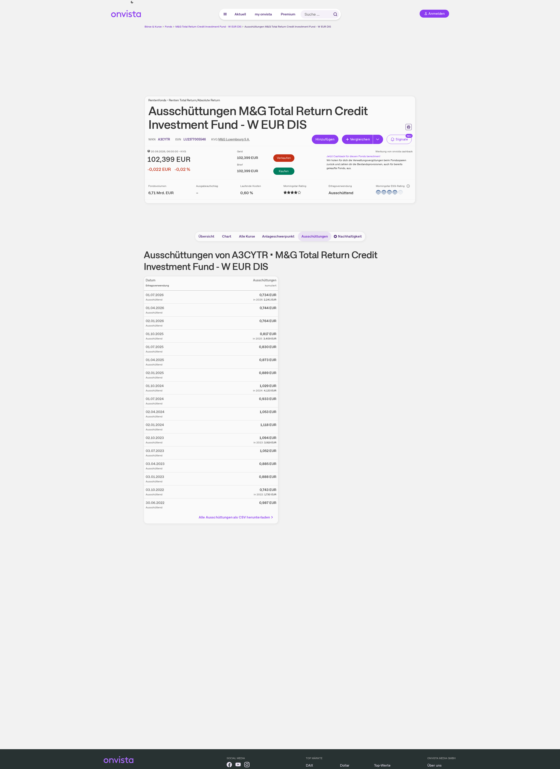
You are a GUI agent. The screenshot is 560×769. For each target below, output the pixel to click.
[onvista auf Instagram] (247, 765)
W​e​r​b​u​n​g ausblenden (318, 60)
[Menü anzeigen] (225, 14)
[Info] (408, 186)
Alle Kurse (247, 236)
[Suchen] (335, 14)
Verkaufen (284, 158)
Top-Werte (382, 765)
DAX (309, 765)
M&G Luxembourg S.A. (234, 139)
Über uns (434, 765)
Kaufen (284, 171)
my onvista (263, 14)
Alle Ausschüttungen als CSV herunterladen (234, 517)
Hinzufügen (325, 139)
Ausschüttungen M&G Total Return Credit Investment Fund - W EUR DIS (287, 26)
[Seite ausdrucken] (409, 127)
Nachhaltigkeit (350, 236)
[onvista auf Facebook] (229, 765)
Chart (226, 236)
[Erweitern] (378, 139)
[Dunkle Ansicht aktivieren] (132, 2)
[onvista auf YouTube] (238, 765)
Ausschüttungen (314, 236)
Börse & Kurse (153, 26)
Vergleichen (360, 139)
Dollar (344, 765)
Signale (402, 139)
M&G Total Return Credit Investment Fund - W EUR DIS (208, 26)
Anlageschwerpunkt (278, 236)
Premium (288, 14)
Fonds (168, 26)
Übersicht (206, 236)
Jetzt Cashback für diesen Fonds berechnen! (353, 156)
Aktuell (240, 14)
